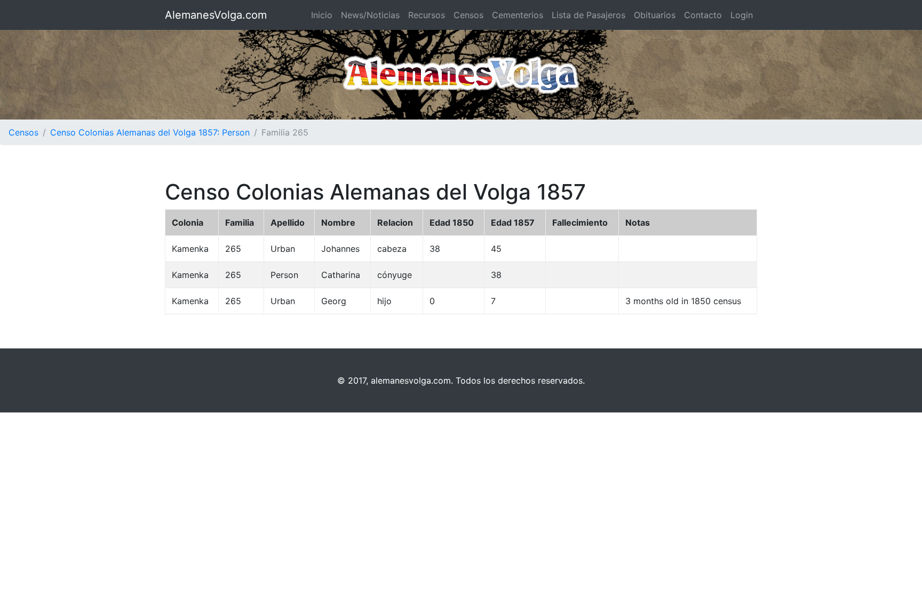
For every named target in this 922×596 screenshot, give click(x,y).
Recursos (426, 15)
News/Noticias (370, 15)
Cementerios (517, 15)
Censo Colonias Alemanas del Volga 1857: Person (150, 132)
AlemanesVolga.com (216, 15)
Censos (468, 15)
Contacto (703, 15)
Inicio (321, 15)
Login (741, 15)
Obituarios (654, 15)
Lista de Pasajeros (588, 15)
